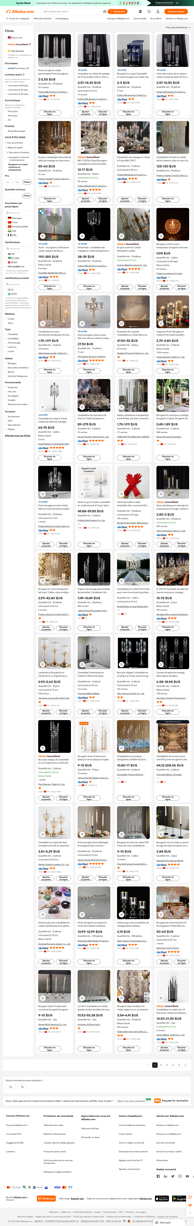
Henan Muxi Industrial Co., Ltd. (52, 1024)
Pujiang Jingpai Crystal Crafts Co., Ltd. (54, 179)
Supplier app (77, 1198)
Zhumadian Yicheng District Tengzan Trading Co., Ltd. (130, 774)
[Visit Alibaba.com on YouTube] (187, 1176)
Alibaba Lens (19, 1197)
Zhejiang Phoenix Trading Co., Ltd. (133, 353)
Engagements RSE (14, 1143)
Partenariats (162, 1160)
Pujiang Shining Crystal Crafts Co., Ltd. (54, 526)
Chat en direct (125, 1134)
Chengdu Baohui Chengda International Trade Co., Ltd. (169, 774)
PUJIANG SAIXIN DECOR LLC (52, 273)
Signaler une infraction (129, 1169)
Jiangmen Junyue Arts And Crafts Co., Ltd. (54, 698)
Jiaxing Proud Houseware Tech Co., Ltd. (92, 610)
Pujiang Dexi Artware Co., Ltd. (91, 520)
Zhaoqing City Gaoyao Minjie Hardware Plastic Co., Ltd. (169, 860)
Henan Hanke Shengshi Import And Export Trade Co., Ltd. (92, 860)
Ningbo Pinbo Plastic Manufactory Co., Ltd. (133, 523)
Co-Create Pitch (14, 1134)
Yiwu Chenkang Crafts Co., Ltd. (170, 531)
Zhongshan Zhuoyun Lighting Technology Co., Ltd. (91, 356)
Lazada (97, 1212)
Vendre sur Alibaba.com (167, 1125)
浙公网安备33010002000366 (146, 1221)
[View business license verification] (124, 1221)
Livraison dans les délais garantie (59, 1143)
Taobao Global (109, 1212)
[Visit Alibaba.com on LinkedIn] (165, 1176)
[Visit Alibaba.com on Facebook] (158, 1176)
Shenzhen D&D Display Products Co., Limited (93, 941)
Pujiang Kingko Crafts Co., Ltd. (170, 357)
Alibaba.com (145, 1198)
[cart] (149, 12)
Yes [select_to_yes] (10, 1087)
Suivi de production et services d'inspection (58, 1161)
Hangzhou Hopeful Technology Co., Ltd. (171, 698)
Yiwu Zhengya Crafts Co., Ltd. (130, 693)
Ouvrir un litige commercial (131, 1143)
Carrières (10, 1151)
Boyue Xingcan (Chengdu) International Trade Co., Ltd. (169, 437)
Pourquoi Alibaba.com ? (17, 1125)
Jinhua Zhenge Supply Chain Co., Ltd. (93, 778)
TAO (121, 1212)
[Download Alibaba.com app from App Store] (162, 1199)
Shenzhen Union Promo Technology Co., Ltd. (167, 948)
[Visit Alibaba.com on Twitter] (173, 1176)
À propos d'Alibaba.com (18, 1116)
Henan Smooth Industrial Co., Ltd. (93, 437)
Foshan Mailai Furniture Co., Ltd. (132, 265)
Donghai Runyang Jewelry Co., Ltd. (54, 944)
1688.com (65, 1212)
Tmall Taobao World (82, 1212)
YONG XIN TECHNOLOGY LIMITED (133, 437)
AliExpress (54, 1212)
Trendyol (129, 1212)
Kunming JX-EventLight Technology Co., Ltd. (89, 1024)
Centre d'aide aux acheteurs (132, 1125)
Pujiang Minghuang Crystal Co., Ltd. (52, 92)
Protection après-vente (55, 1151)
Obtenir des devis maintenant (132, 1100)
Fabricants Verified (90, 1128)
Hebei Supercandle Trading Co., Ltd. (53, 353)
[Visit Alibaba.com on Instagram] (180, 1176)
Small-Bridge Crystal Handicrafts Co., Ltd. (53, 444)
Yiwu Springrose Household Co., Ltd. (132, 864)
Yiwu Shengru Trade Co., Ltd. (51, 784)
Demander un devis (90, 1137)
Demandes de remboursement (133, 1151)
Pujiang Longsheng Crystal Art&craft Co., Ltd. (169, 273)
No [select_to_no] (22, 1087)
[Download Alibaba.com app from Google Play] (180, 1199)
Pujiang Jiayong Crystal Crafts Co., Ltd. (54, 614)
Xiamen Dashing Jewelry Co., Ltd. (53, 864)
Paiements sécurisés (53, 1125)
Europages (141, 1212)
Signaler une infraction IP (130, 1160)
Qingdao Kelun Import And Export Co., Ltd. (172, 614)
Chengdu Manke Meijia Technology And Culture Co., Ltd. (93, 693)
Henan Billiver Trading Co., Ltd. (170, 1035)
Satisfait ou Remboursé (55, 1134)
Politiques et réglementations (57, 1172)
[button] (104, 11)
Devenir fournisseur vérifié (169, 1151)
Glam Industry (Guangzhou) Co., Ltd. (132, 941)
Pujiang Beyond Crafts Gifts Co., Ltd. (132, 1031)
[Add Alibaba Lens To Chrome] (46, 1199)
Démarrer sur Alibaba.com (168, 1134)
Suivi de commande (165, 1143)
